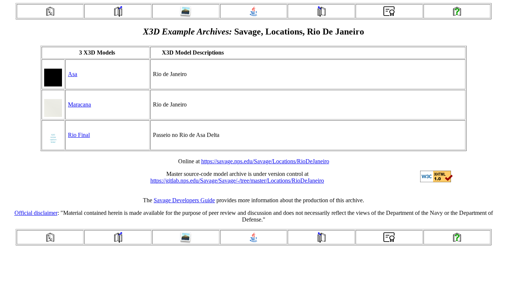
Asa (72, 74)
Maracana (79, 104)
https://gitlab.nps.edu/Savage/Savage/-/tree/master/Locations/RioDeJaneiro (237, 180)
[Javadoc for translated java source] (253, 15)
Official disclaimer (36, 213)
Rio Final (79, 135)
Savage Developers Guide (184, 200)
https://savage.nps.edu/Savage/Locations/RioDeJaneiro (265, 161)
